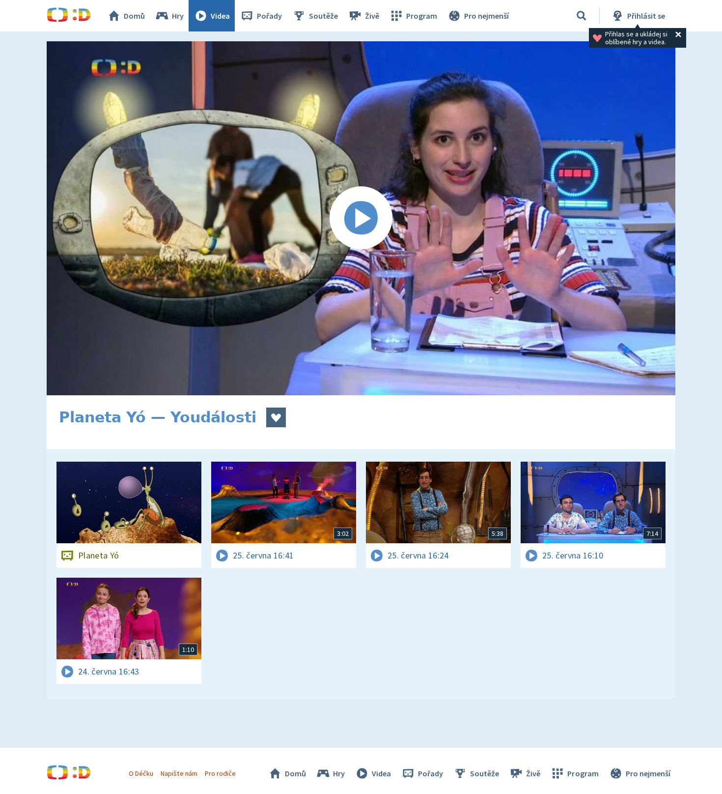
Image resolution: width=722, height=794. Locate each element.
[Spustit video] (361, 218)
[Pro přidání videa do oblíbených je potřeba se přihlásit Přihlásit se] (276, 417)
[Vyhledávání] (581, 15)
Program (421, 16)
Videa (220, 16)
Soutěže (323, 16)
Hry (178, 16)
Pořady (269, 16)
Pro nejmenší (486, 16)
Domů (134, 16)
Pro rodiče (220, 773)
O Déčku (141, 773)
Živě (372, 16)
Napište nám (179, 773)
